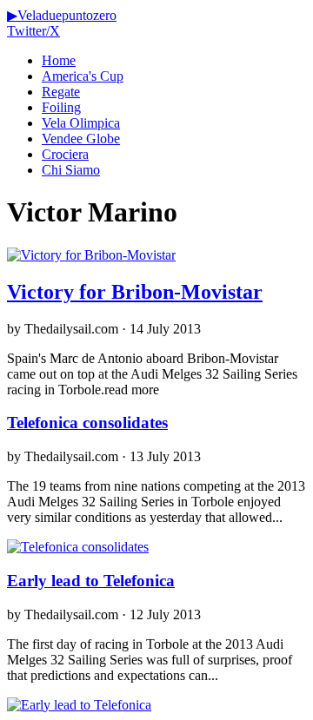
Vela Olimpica (81, 123)
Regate (61, 91)
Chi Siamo (71, 169)
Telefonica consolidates (87, 422)
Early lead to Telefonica (91, 580)
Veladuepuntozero (62, 15)
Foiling (61, 107)
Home (59, 60)
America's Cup (82, 76)
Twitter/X (33, 30)
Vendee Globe (81, 138)
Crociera (65, 154)
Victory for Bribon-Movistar (135, 292)
